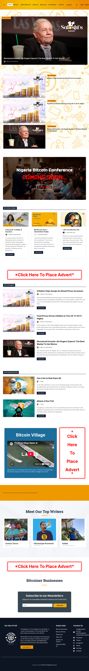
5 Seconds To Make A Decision (13, 231)
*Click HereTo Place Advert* (72, 453)
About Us (35, 5)
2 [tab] (43, 68)
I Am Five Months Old (71, 230)
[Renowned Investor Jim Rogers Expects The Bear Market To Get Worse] (24, 137)
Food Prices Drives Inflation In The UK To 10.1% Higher (65, 103)
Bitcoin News (6, 17)
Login (82, 5)
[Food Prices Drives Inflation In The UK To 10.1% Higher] (24, 111)
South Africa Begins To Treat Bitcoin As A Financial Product (29, 58)
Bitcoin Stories (8, 225)
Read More (10, 254)
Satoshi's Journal (36, 665)
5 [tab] (47, 68)
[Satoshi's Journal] (4, 5)
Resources (43, 5)
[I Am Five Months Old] (73, 219)
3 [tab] (44, 68)
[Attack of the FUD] (19, 408)
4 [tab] (46, 68)
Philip (42, 381)
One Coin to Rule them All (49, 378)
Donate (61, 5)
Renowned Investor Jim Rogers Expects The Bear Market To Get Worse (67, 130)
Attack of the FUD (45, 401)
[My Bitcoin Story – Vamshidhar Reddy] (44, 219)
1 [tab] (41, 68)
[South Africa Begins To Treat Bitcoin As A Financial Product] (44, 40)
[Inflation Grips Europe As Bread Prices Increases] (24, 86)
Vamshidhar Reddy (43, 234)
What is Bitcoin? (26, 5)
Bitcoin (16, 5)
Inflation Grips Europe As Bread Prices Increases (64, 78)
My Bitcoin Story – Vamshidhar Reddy (41, 231)
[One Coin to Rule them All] (19, 385)
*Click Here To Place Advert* (44, 274)
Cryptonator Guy (71, 232)
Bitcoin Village (30, 434)
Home (10, 5)
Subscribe (60, 605)
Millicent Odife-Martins (12, 61)
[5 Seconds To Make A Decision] (16, 219)
